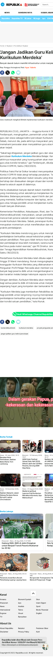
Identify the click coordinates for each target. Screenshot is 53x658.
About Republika (6, 628)
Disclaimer (4, 632)
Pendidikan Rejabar (21, 46)
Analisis (21, 606)
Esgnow (3, 613)
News (2, 606)
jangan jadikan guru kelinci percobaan (14, 334)
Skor (38, 599)
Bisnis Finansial (42, 610)
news (7, 13)
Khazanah (4, 603)
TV (1, 617)
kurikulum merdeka (26, 328)
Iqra (19, 603)
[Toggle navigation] (2, 4)
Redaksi (21, 628)
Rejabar (9, 46)
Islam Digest (41, 603)
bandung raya (25, 13)
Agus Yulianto (30, 67)
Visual (20, 613)
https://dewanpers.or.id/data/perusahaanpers (20, 645)
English (39, 613)
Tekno (20, 610)
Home (2, 46)
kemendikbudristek (8, 328)
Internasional (5, 610)
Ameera (3, 599)
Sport (38, 606)
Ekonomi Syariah (24, 599)
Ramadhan (22, 617)
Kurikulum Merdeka (21, 156)
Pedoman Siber (42, 628)
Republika (6, 18)
